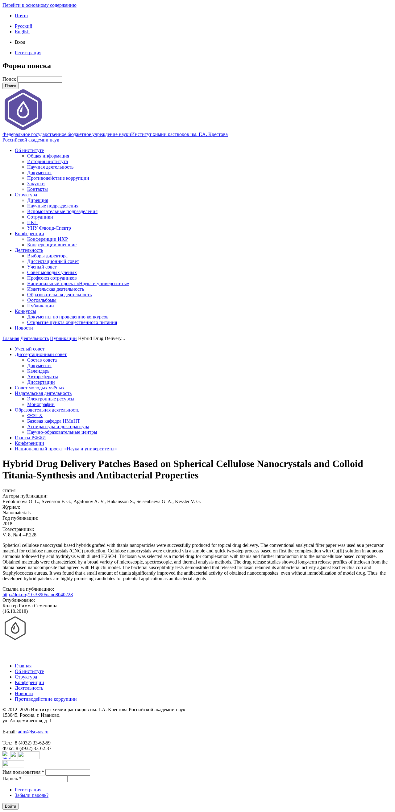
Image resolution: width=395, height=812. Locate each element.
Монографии (41, 404)
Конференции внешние (52, 244)
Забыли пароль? (31, 795)
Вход (20, 42)
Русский (23, 26)
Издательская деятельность (55, 289)
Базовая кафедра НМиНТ (53, 421)
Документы (39, 172)
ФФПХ (35, 415)
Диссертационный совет (53, 261)
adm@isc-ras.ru (33, 731)
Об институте (29, 150)
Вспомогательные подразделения (62, 211)
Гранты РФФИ (30, 437)
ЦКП (32, 222)
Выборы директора (47, 255)
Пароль (12, 778)
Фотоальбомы (41, 300)
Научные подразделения (52, 205)
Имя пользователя (23, 772)
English (22, 31)
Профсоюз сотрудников (52, 278)
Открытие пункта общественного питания (72, 322)
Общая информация (48, 155)
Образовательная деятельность (59, 294)
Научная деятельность (50, 167)
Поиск (9, 79)
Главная (10, 338)
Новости (24, 327)
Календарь (38, 371)
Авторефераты (42, 376)
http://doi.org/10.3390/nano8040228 (37, 594)
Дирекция (37, 200)
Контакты (37, 189)
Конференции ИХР (47, 239)
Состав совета (42, 360)
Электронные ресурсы (50, 398)
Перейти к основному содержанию (39, 5)
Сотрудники (40, 216)
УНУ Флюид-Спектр (49, 228)
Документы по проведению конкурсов (68, 316)
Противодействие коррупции (58, 178)
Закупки (36, 183)
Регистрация (28, 52)
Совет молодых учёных (52, 272)
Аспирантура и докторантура (58, 426)
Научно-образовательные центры (62, 432)
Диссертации (41, 382)
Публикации (40, 305)
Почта (21, 15)
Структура (26, 194)
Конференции (29, 233)
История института (47, 161)
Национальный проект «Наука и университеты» (78, 283)
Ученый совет (42, 266)
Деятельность (29, 250)
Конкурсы (25, 311)
